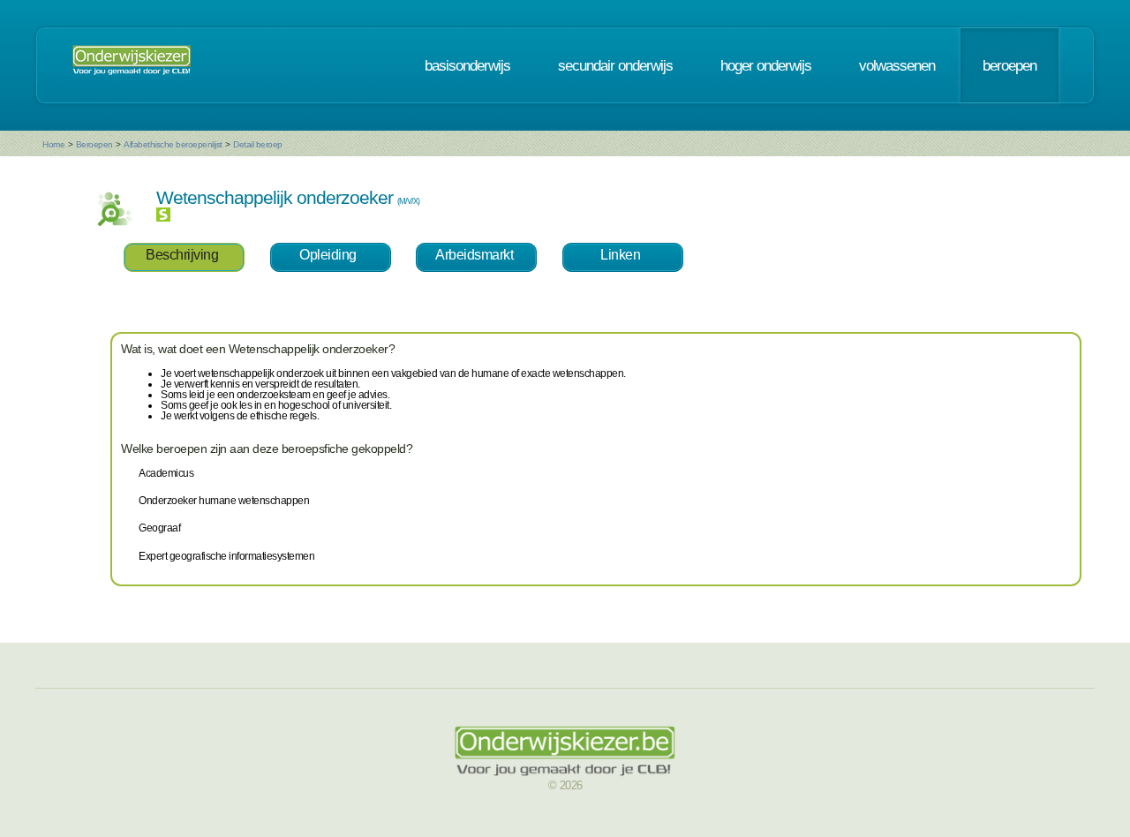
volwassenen (897, 65)
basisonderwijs (467, 65)
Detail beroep (257, 144)
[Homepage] (132, 65)
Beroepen (94, 144)
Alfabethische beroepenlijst (173, 144)
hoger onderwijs (765, 65)
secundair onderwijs (615, 65)
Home (53, 144)
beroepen (1009, 65)
